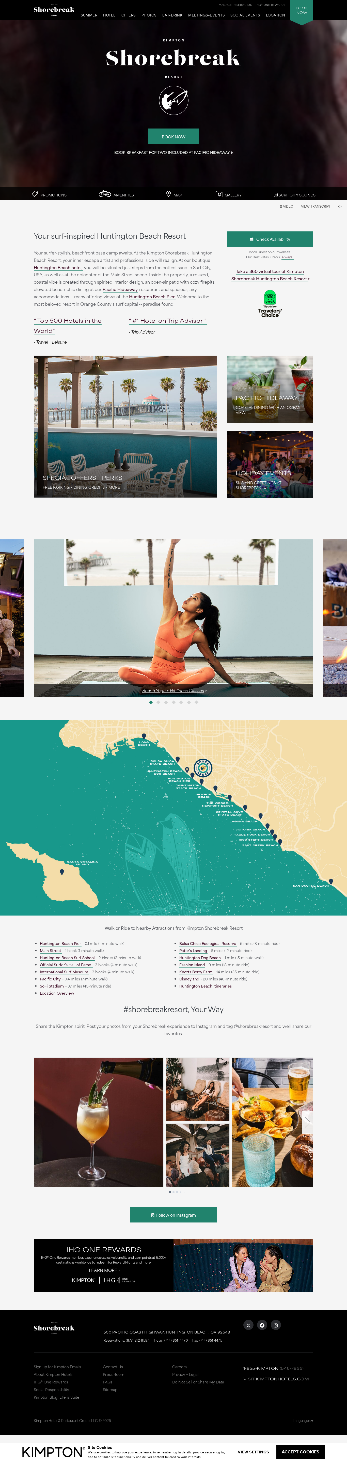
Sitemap (110, 1389)
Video (287, 206)
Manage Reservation (235, 5)
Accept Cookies (300, 1452)
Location (275, 15)
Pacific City (50, 979)
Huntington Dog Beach (200, 957)
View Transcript (316, 206)
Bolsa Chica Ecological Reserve (207, 943)
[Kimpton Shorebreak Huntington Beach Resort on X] (248, 1325)
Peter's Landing (193, 950)
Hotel (109, 15)
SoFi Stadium (52, 986)
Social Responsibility (51, 1389)
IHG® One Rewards (51, 1382)
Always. (287, 256)
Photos (148, 15)
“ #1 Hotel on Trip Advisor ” (168, 320)
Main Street (50, 950)
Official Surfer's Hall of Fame (66, 964)
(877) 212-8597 (137, 1340)
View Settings (253, 1452)
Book (302, 10)
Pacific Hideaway (120, 289)
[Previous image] (104, 618)
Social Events (245, 15)
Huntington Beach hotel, (58, 267)
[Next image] (243, 618)
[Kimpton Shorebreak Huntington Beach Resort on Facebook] (262, 1325)
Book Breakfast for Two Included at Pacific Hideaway (172, 152)
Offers (128, 15)
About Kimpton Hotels (53, 1374)
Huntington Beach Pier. (152, 296)
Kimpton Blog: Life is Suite (56, 1397)
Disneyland (189, 979)
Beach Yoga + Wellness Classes (173, 690)
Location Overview (57, 993)
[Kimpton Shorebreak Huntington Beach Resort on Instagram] (276, 1325)
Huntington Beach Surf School (67, 957)
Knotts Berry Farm (196, 972)
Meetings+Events (206, 15)
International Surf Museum (64, 972)
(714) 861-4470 (176, 1340)
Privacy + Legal (185, 1374)
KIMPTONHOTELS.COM (282, 1379)
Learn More (103, 1270)
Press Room (113, 1374)
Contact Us (113, 1366)
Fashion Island (192, 964)
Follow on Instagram (175, 1215)
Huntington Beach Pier (60, 943)
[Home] (54, 11)
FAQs (107, 1382)
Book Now (173, 136)
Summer (89, 15)
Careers (179, 1366)
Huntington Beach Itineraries (205, 986)
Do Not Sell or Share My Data (198, 1382)
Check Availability (271, 239)
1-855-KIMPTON (261, 1368)
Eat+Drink (172, 15)
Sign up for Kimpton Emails (57, 1366)
